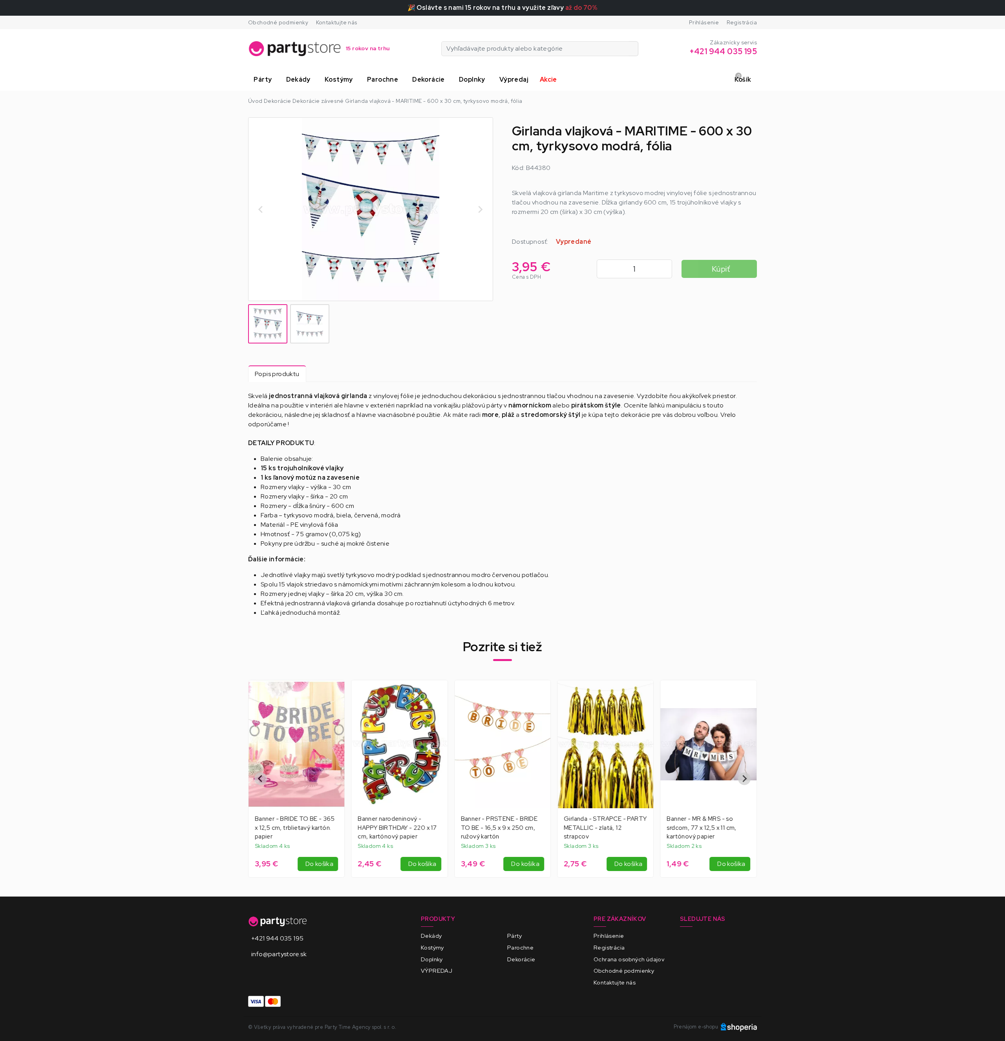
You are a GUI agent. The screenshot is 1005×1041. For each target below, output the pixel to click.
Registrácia (742, 22)
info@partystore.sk (279, 954)
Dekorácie (521, 959)
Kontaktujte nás (337, 22)
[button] (264, 80)
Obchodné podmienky (278, 22)
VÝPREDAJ (436, 970)
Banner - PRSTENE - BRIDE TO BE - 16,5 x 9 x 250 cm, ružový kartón (499, 828)
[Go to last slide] (261, 209)
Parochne (520, 947)
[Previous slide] (260, 779)
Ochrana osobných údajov (629, 959)
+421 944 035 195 (277, 938)
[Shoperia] (739, 1026)
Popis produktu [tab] (277, 374)
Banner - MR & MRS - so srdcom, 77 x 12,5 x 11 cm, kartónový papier (701, 828)
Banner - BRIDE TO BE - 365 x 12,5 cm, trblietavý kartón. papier (294, 828)
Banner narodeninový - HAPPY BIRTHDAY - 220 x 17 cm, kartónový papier (397, 828)
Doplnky (432, 959)
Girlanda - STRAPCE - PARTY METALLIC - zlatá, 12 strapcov (605, 828)
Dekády (431, 935)
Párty (514, 935)
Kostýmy (432, 947)
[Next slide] (480, 209)
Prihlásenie (704, 22)
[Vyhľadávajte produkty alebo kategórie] (633, 48)
